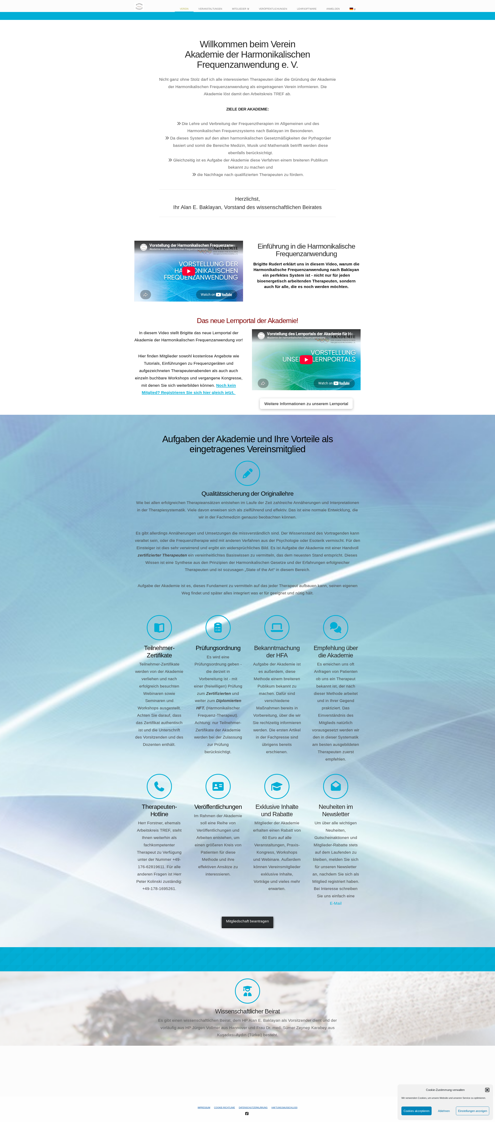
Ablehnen (444, 1111)
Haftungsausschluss (284, 1107)
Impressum (204, 1107)
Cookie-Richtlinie (224, 1107)
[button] (487, 1090)
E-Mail (336, 903)
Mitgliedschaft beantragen (247, 921)
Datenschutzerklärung (253, 1107)
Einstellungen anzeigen (472, 1111)
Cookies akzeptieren (416, 1111)
